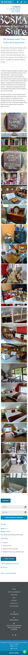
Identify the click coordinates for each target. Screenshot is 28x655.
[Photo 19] (8, 447)
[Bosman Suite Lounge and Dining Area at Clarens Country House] (14, 353)
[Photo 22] (14, 483)
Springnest (25, 642)
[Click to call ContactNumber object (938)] (21, 2)
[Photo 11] (14, 293)
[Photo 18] (14, 432)
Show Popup (14, 646)
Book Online (8, 2)
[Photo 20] (21, 447)
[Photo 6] (14, 194)
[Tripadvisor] (16, 635)
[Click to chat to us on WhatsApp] (25, 652)
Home (14, 589)
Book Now (6, 500)
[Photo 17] (14, 412)
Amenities (14, 594)
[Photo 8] (14, 234)
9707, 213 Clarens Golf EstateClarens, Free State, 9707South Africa (14, 627)
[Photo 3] (14, 162)
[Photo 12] (14, 313)
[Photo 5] (22, 178)
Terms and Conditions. (14, 644)
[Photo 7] (14, 214)
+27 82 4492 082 (14, 614)
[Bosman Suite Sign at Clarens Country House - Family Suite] (14, 122)
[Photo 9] (14, 254)
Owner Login (14, 648)
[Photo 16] (14, 392)
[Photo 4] (9, 178)
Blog (14, 597)
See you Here (14, 606)
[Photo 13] (14, 333)
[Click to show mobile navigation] (25, 2)
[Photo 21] (14, 463)
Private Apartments (14, 592)
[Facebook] (13, 635)
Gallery (14, 600)
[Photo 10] (14, 274)
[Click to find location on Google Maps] (17, 2)
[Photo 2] (14, 142)
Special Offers (14, 653)
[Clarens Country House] (14, 9)
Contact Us (14, 603)
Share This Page (9, 559)
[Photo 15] (14, 373)
